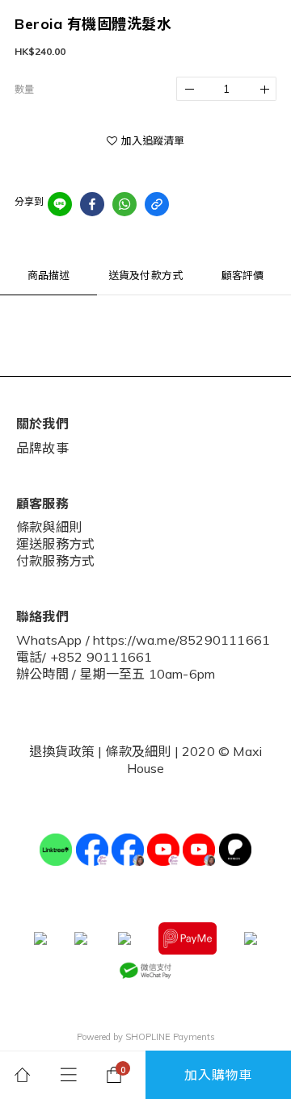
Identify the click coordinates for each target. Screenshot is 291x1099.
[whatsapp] (124, 204)
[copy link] (157, 204)
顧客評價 (242, 275)
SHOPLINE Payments (170, 1037)
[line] (60, 204)
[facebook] (92, 204)
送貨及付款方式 (145, 275)
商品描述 (48, 275)
